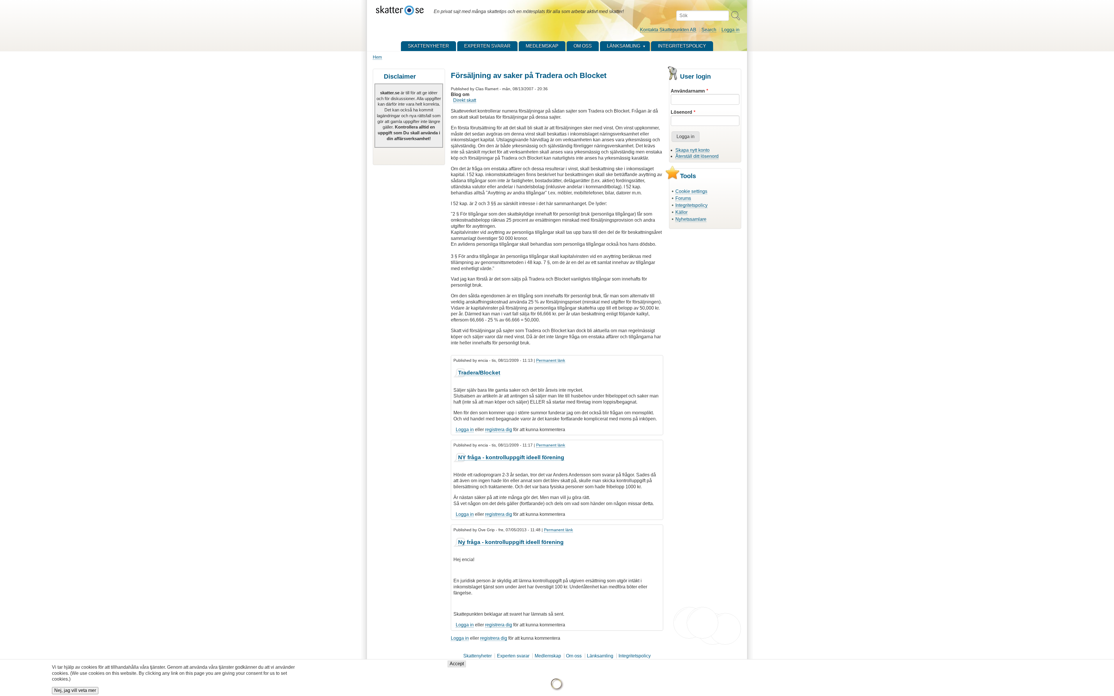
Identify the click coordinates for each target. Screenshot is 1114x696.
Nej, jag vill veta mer (75, 690)
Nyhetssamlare (690, 219)
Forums (683, 198)
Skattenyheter (477, 655)
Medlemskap (548, 655)
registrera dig (498, 429)
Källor (681, 212)
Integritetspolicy (691, 205)
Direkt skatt (464, 100)
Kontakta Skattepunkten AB (668, 29)
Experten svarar (513, 655)
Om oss (574, 655)
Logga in (730, 29)
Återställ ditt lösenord (697, 156)
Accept (457, 663)
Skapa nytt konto (692, 150)
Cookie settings (691, 191)
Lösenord (681, 112)
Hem (377, 57)
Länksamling (600, 655)
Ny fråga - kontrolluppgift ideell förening (511, 542)
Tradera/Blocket (479, 373)
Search (708, 29)
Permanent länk (550, 360)
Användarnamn (688, 90)
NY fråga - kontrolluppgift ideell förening (511, 457)
